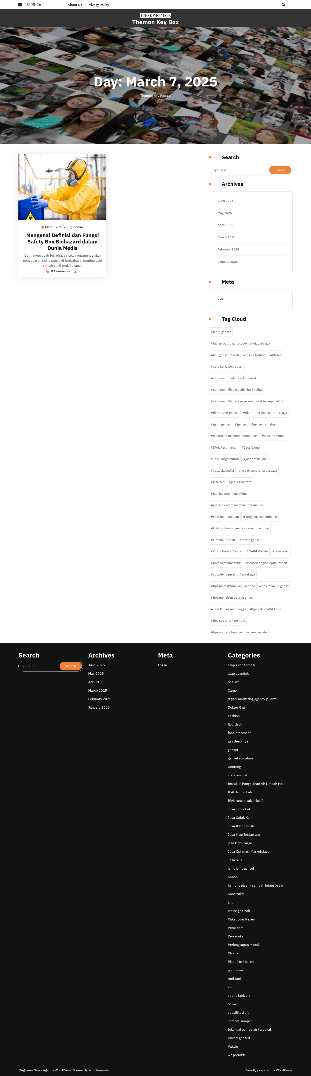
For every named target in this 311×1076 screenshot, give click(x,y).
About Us (75, 5)
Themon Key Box (155, 22)
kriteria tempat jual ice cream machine (241, 528)
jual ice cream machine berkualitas (238, 505)
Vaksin (233, 1046)
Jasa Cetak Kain (240, 817)
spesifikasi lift (238, 1012)
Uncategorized (239, 1038)
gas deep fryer (239, 741)
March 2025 (226, 237)
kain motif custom (226, 517)
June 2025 (225, 201)
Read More (61, 187)
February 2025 (228, 249)
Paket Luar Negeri (241, 919)
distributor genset (226, 413)
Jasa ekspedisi (223, 470)
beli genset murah (226, 355)
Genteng (234, 767)
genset (242, 424)
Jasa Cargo (252, 447)
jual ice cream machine (230, 494)
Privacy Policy (98, 5)
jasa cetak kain (256, 459)
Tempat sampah (240, 1021)
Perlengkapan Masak (244, 945)
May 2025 (225, 213)
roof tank (235, 978)
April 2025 (225, 225)
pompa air (281, 551)
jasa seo (218, 482)
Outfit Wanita (258, 551)
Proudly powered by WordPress (269, 1070)
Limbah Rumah (224, 540)
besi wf (233, 682)
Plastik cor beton (241, 961)
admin (78, 227)
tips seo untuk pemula (229, 621)
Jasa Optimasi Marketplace (249, 851)
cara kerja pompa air (228, 366)
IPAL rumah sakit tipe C (246, 800)
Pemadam (236, 928)
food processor (239, 733)
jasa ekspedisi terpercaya (259, 470)
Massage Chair (239, 911)
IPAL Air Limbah (240, 792)
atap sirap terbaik (241, 665)
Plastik (233, 953)
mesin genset (251, 540)
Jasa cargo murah (226, 459)
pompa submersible (227, 563)
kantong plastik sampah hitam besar (255, 885)
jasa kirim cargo (240, 843)
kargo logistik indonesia (262, 517)
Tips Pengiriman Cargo (229, 609)
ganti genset (222, 424)
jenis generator (242, 482)
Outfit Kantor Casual (227, 551)
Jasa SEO (235, 860)
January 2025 (228, 262)
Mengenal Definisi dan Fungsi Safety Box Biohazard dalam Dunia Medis (62, 241)
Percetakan (236, 936)
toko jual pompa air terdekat (249, 1029)
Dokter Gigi (236, 707)
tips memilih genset (275, 586)
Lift (230, 902)
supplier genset (224, 574)
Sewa (232, 1004)
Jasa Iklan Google (241, 826)
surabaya (248, 574)
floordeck (235, 724)
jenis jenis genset (241, 868)
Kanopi (233, 877)
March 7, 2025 (56, 227)
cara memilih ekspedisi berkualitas (238, 390)
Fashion (234, 716)
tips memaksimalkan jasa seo (234, 586)
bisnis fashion (256, 355)
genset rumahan (265, 424)
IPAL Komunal (274, 436)
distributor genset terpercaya (266, 413)
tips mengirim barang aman (233, 597)
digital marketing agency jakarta (252, 699)
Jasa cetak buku (240, 809)
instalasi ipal (237, 775)
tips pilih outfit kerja (266, 609)
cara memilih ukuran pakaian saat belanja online (248, 401)
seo (230, 987)
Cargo (232, 690)
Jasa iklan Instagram (244, 834)
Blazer (276, 355)
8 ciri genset (222, 332)
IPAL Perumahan (225, 447)
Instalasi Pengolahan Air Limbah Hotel (257, 783)
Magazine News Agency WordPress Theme (51, 1070)
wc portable (237, 1055)
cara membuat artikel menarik (235, 378)
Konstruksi (236, 894)
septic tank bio (239, 995)
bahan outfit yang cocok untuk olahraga (241, 343)
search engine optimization (267, 563)
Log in (222, 298)
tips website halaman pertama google (240, 632)
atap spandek (238, 673)
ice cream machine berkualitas (235, 436)
